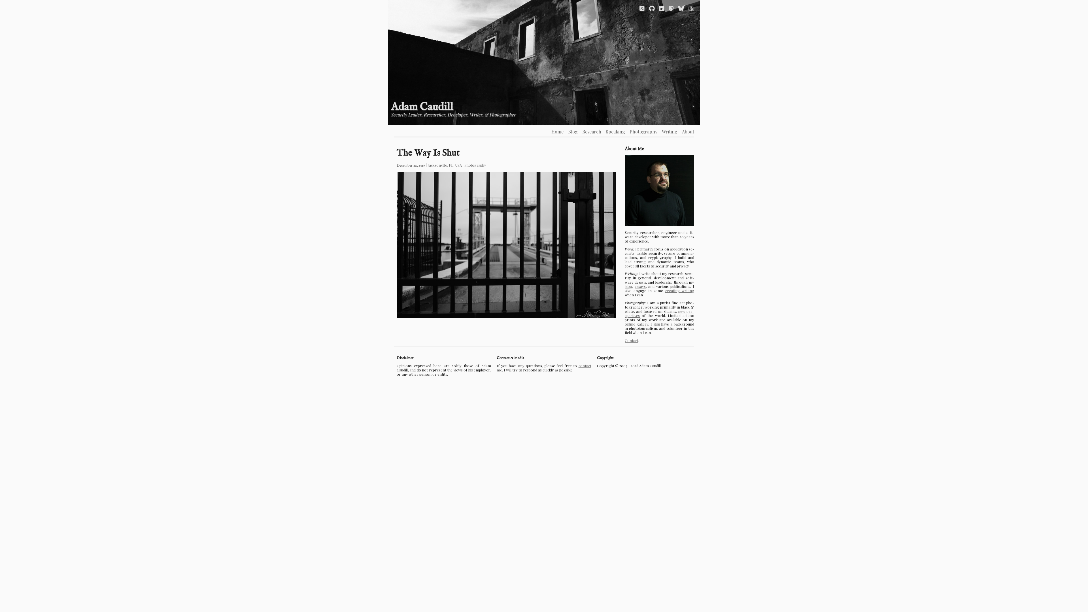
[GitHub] (651, 8)
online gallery (636, 324)
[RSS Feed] (642, 8)
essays (640, 286)
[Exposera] (691, 8)
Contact (631, 340)
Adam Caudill (422, 107)
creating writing (679, 290)
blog (628, 286)
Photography (475, 165)
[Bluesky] (681, 8)
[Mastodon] (671, 8)
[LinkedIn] (661, 8)
